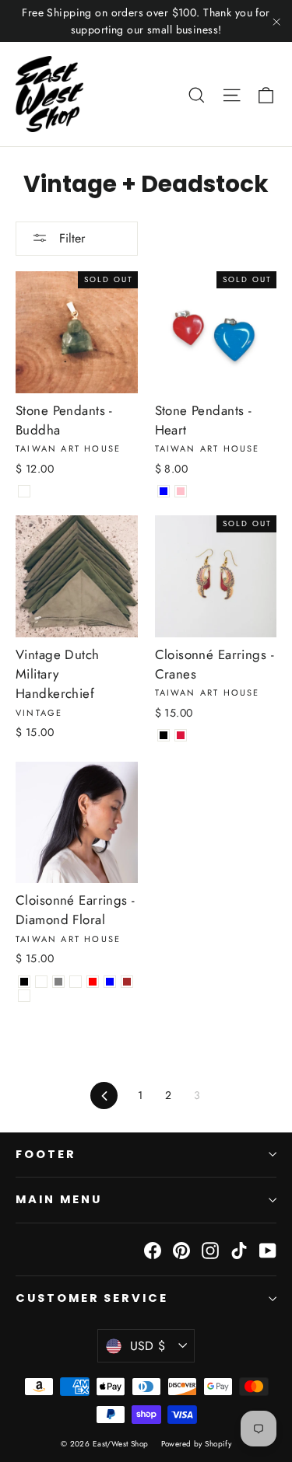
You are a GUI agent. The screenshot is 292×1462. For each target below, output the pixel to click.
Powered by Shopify (196, 1444)
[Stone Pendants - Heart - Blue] (163, 491)
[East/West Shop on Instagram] (210, 1249)
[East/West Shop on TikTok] (239, 1249)
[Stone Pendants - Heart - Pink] (180, 491)
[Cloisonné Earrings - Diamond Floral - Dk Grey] (58, 981)
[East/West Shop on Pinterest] (181, 1249)
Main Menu (58, 1199)
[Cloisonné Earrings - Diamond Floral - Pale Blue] (109, 981)
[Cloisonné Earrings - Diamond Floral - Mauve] (24, 995)
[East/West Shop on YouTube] (267, 1249)
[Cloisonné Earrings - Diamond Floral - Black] (24, 981)
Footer (46, 1154)
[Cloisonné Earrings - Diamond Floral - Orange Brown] (126, 981)
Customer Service (92, 1298)
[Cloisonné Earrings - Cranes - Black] (163, 735)
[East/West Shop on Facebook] (152, 1249)
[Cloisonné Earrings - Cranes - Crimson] (180, 735)
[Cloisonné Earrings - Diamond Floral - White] (75, 981)
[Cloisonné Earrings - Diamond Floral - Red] (92, 981)
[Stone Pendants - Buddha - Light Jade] (24, 491)
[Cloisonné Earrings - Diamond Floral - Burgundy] (41, 981)
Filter (70, 238)
